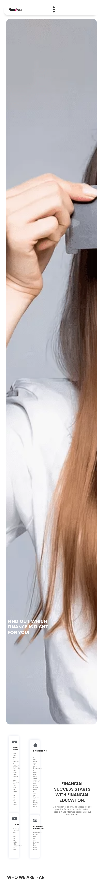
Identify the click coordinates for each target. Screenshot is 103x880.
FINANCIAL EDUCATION (38, 827)
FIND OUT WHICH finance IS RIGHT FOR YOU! (28, 627)
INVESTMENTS (40, 751)
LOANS (16, 824)
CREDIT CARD (16, 748)
